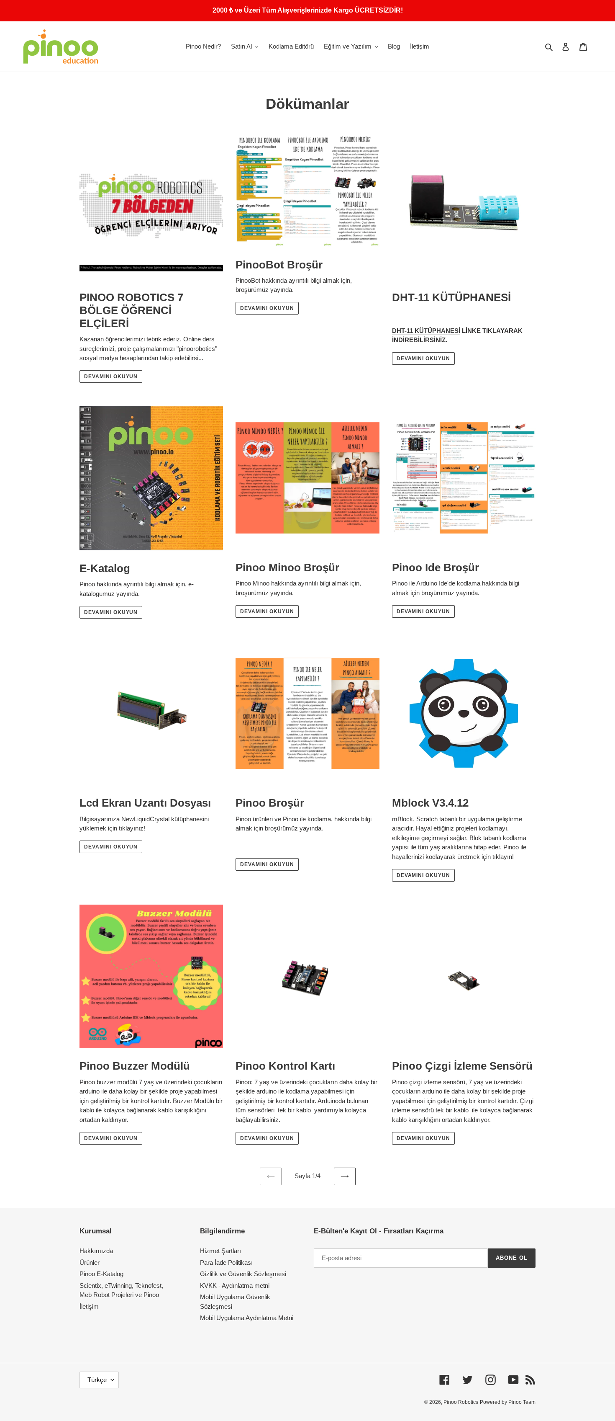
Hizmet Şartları (220, 1250)
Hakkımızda (96, 1250)
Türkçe (97, 1379)
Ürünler (89, 1262)
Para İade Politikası (226, 1262)
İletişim (89, 1306)
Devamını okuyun (111, 376)
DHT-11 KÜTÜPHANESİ (426, 330)
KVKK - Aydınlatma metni (234, 1285)
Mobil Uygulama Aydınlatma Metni (246, 1317)
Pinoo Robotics (460, 1402)
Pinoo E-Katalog (101, 1273)
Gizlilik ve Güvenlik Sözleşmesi (243, 1273)
